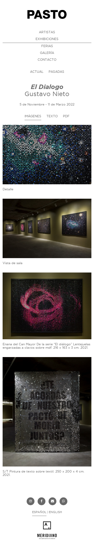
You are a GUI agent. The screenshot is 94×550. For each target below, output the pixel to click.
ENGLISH (55, 512)
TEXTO (52, 116)
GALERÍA (47, 52)
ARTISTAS (47, 32)
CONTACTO (47, 59)
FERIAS (47, 46)
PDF (66, 116)
